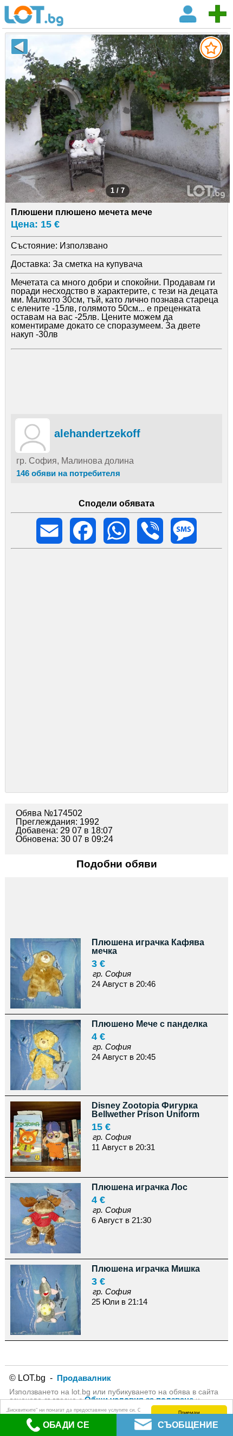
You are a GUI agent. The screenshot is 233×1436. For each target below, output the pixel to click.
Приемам (189, 1412)
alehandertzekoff (97, 433)
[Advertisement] (117, 380)
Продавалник (84, 1377)
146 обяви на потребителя (68, 473)
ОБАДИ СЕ (66, 1425)
